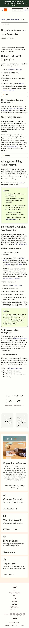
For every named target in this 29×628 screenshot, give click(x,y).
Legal (17, 625)
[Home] (5, 9)
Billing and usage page (15, 69)
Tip (6, 94)
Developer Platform (14, 592)
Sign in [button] (26, 10)
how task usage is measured (11, 278)
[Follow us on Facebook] (11, 614)
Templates (14, 604)
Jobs (14, 598)
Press (14, 595)
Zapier (3, 19)
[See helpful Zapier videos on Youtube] (20, 614)
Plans (22, 19)
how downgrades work (20, 244)
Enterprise (14, 601)
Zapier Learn (7, 575)
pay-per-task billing (12, 146)
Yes (11, 401)
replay (20, 264)
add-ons (20, 183)
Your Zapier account (13, 19)
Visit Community (9, 529)
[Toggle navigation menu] (2, 10)
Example (8, 155)
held (8, 264)
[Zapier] (14, 618)
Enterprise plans (6, 110)
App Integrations (14, 607)
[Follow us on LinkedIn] (14, 614)
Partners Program (14, 609)
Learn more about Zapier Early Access (15, 487)
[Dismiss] (27, 4)
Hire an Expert (8, 552)
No (20, 401)
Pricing (14, 587)
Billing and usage (11, 219)
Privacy (22, 625)
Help (14, 590)
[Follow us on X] (17, 614)
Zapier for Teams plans (16, 108)
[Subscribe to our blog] (24, 614)
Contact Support (9, 509)
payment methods (8, 90)
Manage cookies (9, 625)
